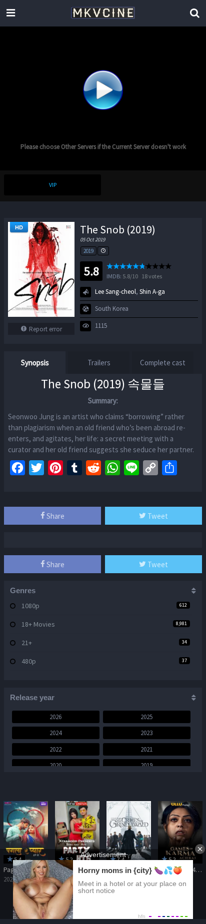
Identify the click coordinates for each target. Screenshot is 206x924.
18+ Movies (38, 624)
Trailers (99, 362)
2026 (56, 717)
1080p (31, 606)
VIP (52, 184)
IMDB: (114, 276)
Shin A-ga (152, 291)
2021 (146, 749)
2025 (146, 717)
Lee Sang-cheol (115, 291)
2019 (89, 250)
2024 (56, 733)
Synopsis (35, 362)
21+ (27, 643)
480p (29, 661)
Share (54, 516)
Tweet (157, 516)
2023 (146, 733)
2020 (56, 765)
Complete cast (163, 362)
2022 (56, 749)
